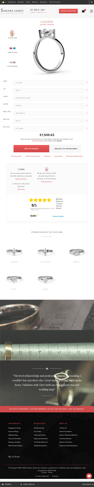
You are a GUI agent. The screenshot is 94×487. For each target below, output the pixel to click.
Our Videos (37, 431)
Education (43, 2)
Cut (4, 89)
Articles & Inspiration (40, 445)
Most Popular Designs (15, 445)
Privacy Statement (42, 476)
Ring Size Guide (39, 428)
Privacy (44, 472)
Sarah (45, 289)
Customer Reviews (65, 438)
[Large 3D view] (12, 47)
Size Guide (58, 156)
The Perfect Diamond (40, 442)
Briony (77, 262)
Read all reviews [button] (58, 216)
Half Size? (6, 127)
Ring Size (6, 119)
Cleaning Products (40, 435)
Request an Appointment (68, 11)
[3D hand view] (12, 33)
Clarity (5, 96)
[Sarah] (45, 267)
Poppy (14, 289)
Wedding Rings (13, 435)
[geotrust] (14, 457)
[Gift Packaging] (12, 61)
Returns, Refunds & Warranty (68, 435)
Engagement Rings (14, 428)
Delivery (35, 2)
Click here (21, 189)
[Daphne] (14, 240)
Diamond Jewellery (14, 438)
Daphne (14, 262)
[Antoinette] (45, 240)
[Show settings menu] (71, 73)
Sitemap (55, 476)
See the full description (74, 156)
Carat (5, 81)
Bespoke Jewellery (14, 442)
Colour (5, 104)
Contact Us (12, 2)
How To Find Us (54, 2)
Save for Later (16, 156)
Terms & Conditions (65, 431)
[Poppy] (14, 267)
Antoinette (45, 262)
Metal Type (6, 111)
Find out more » (21, 179)
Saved (29, 484)
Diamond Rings (13, 431)
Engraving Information (41, 438)
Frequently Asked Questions (68, 445)
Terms (50, 472)
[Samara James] (12, 11)
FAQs (28, 2)
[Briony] (76, 240)
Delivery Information (65, 442)
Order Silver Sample (33, 156)
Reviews (21, 2)
